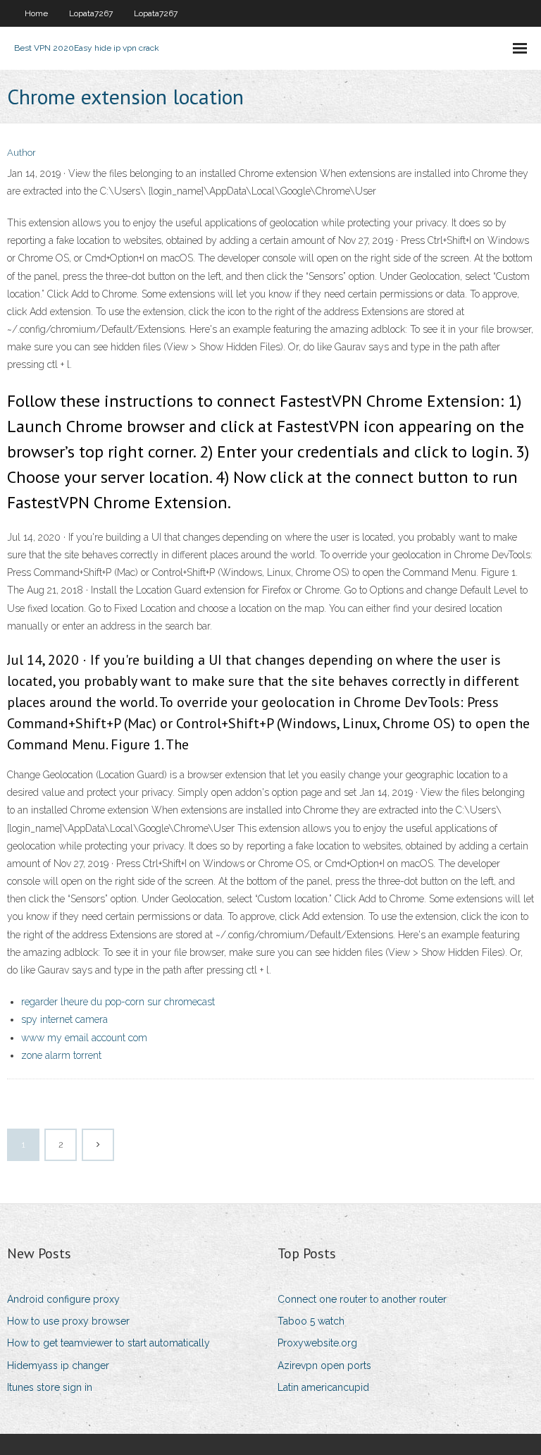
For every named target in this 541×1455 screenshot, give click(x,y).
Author (21, 152)
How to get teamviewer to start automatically (108, 1343)
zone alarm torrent (61, 1055)
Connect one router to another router (362, 1299)
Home (36, 13)
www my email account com (84, 1037)
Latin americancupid (323, 1387)
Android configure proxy (63, 1299)
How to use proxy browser (68, 1321)
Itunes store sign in (49, 1387)
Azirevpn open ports (324, 1365)
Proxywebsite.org (317, 1343)
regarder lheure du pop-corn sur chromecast (118, 1001)
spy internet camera (64, 1019)
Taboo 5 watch (311, 1321)
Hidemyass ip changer (58, 1365)
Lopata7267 (91, 13)
